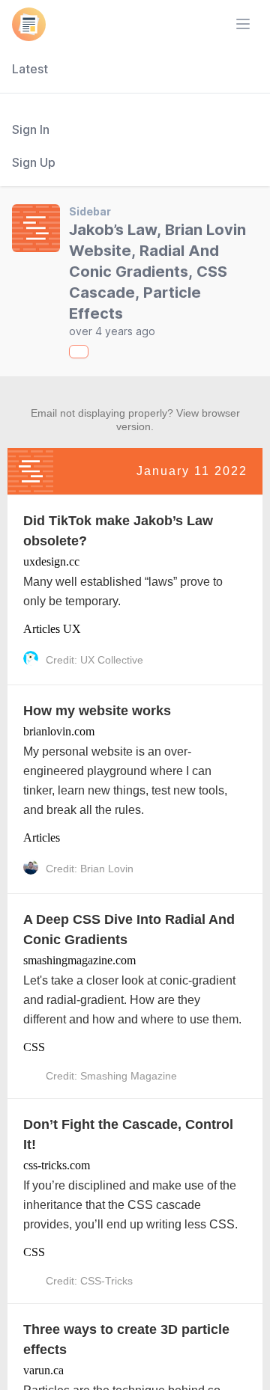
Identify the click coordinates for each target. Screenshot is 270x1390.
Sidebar (90, 211)
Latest (30, 68)
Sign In (31, 129)
